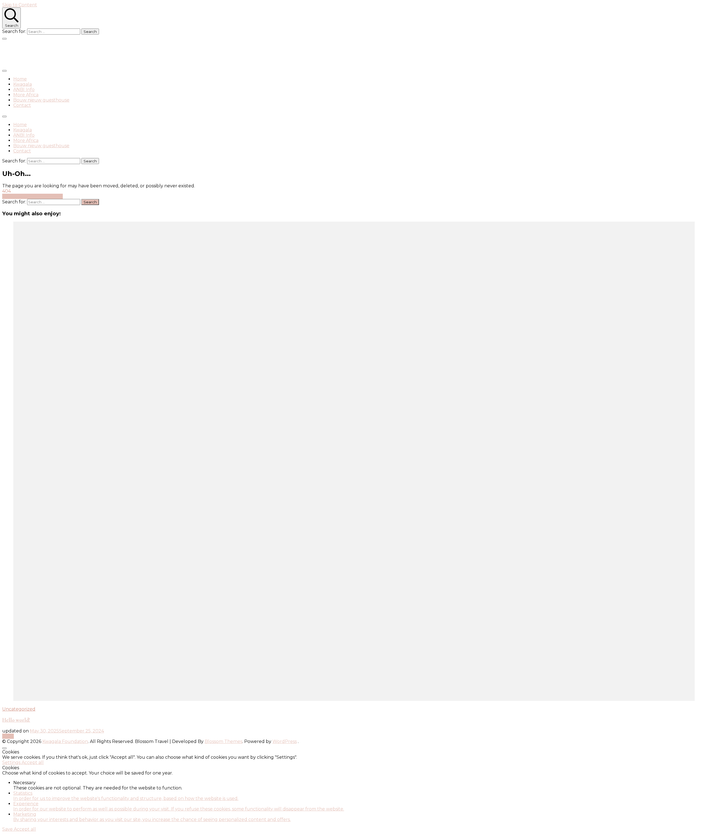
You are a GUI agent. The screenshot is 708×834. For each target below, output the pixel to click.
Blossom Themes (223, 741)
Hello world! (16, 720)
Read (8, 736)
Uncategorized (18, 709)
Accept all (33, 762)
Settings (12, 762)
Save (8, 829)
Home (20, 79)
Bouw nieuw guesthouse (41, 100)
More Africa (25, 94)
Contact (22, 105)
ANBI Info (24, 89)
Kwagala (22, 84)
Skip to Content (19, 4)
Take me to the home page (32, 196)
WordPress (284, 741)
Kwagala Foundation (47, 53)
